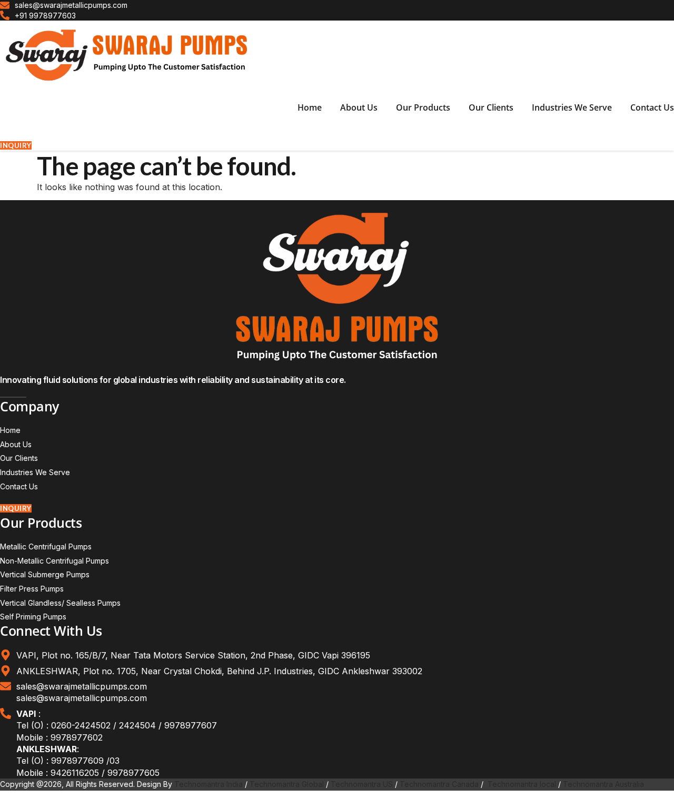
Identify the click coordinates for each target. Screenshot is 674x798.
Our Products (423, 107)
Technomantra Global (287, 784)
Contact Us (652, 107)
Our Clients (491, 107)
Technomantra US (362, 784)
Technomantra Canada (439, 784)
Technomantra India (208, 784)
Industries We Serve (572, 107)
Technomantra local (522, 784)
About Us (359, 107)
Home (310, 107)
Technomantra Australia (603, 784)
